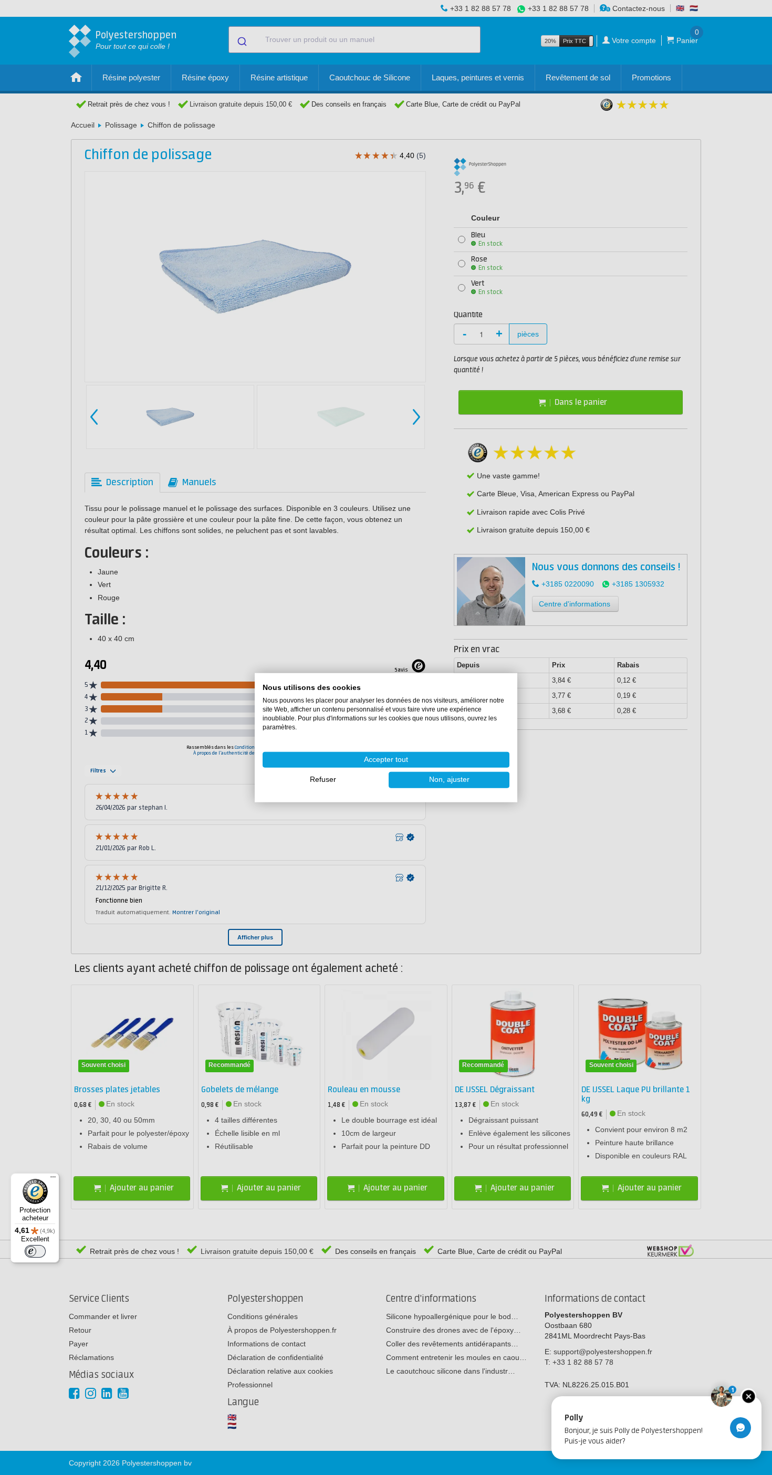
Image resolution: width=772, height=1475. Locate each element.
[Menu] (53, 1179)
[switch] (35, 1251)
